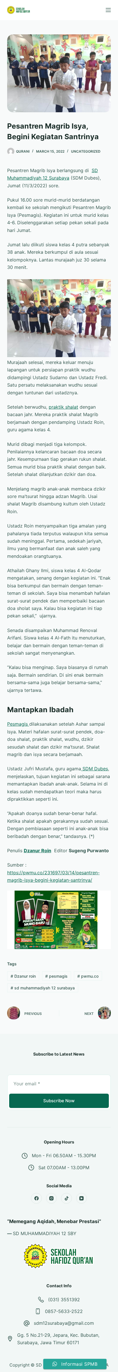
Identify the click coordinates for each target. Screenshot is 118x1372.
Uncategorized (86, 151)
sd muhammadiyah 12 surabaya (43, 987)
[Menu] (108, 10)
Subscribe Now (58, 1100)
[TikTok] (66, 1198)
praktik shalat (63, 407)
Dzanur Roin (37, 850)
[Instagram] (51, 1198)
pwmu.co (88, 976)
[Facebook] (36, 1198)
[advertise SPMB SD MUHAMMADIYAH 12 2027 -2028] (59, 919)
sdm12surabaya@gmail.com (64, 1323)
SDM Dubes (94, 768)
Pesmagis (18, 724)
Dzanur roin (23, 976)
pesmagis (56, 976)
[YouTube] (81, 1198)
